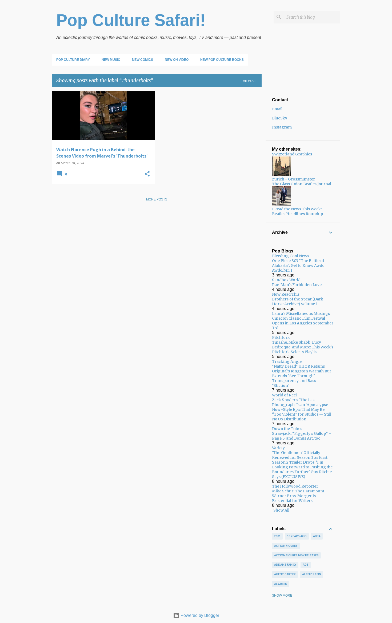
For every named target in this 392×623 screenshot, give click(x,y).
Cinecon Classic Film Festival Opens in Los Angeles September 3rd (302, 323)
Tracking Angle (287, 361)
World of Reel (284, 395)
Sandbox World (286, 280)
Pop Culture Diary (73, 60)
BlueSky (279, 118)
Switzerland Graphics (292, 154)
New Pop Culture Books (222, 60)
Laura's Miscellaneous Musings (301, 313)
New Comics (142, 60)
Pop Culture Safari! (131, 20)
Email (277, 109)
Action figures (286, 545)
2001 (277, 536)
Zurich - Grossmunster (293, 179)
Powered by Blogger (199, 615)
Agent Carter (285, 574)
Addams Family (285, 564)
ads (306, 564)
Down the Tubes (287, 428)
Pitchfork (281, 337)
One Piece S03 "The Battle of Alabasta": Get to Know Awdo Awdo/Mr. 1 (298, 265)
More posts (156, 199)
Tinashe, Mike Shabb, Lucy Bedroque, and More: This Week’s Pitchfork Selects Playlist (302, 347)
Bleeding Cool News (290, 256)
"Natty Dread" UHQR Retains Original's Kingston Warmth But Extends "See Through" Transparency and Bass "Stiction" (301, 376)
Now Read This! (286, 294)
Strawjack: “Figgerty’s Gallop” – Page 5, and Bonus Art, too (301, 436)
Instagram (282, 127)
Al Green (280, 583)
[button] (147, 174)
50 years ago (297, 536)
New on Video (177, 60)
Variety (278, 447)
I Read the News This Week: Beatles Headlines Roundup (297, 211)
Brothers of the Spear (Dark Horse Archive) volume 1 (297, 301)
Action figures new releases (296, 555)
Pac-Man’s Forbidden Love (297, 284)
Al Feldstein (311, 574)
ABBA (317, 536)
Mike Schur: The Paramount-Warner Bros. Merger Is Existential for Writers (299, 496)
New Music (111, 60)
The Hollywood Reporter (295, 486)
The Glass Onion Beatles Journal (301, 184)
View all (250, 81)
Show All (281, 510)
